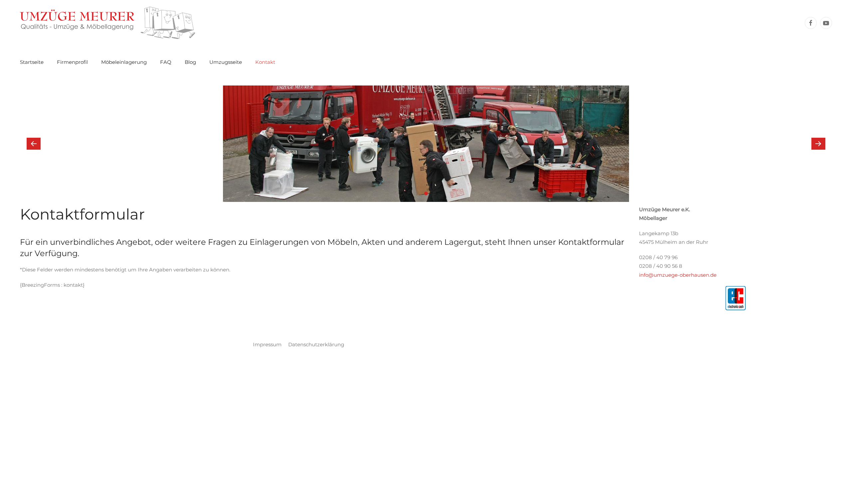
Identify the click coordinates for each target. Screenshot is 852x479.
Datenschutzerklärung (316, 344)
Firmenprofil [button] (72, 62)
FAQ (165, 62)
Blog (190, 62)
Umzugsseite (225, 62)
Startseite (32, 62)
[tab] (418, 193)
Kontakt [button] (265, 62)
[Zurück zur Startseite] (107, 23)
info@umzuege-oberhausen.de (678, 275)
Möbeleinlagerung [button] (124, 62)
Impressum (267, 344)
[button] (34, 144)
